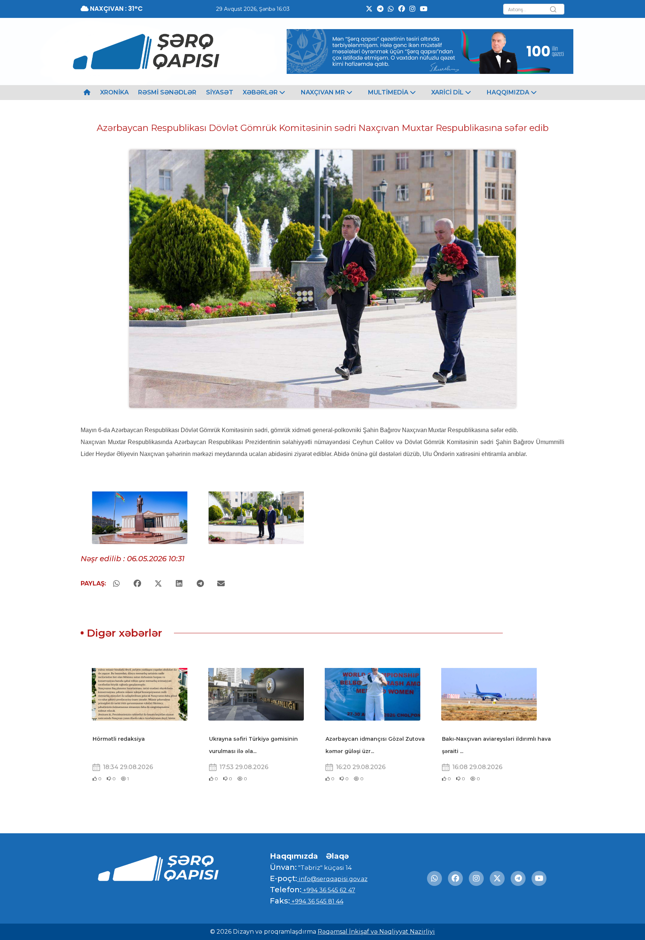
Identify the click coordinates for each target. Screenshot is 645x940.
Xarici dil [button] (448, 92)
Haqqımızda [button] (509, 92)
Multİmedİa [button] (389, 92)
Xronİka (114, 92)
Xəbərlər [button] (261, 92)
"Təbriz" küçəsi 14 (324, 867)
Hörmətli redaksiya (119, 739)
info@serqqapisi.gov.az (332, 879)
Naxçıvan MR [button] (323, 92)
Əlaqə (337, 856)
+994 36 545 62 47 (328, 890)
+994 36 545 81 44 (316, 901)
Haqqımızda (294, 856)
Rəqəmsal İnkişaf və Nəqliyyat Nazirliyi (376, 931)
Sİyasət (219, 92)
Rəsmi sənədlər (167, 92)
